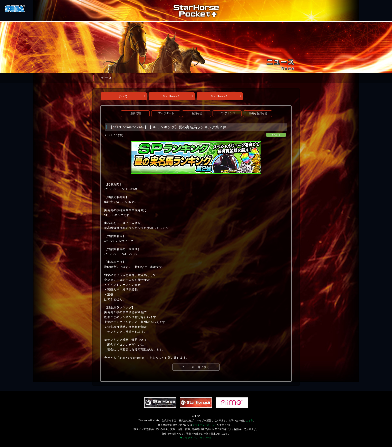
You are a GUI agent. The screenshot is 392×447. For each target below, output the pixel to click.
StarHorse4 (219, 96)
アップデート (166, 113)
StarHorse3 (171, 96)
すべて (123, 96)
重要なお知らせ (258, 113)
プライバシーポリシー (204, 425)
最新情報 (135, 113)
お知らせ (197, 113)
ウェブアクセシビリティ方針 (196, 438)
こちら (249, 420)
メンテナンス (227, 113)
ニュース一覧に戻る (196, 367)
